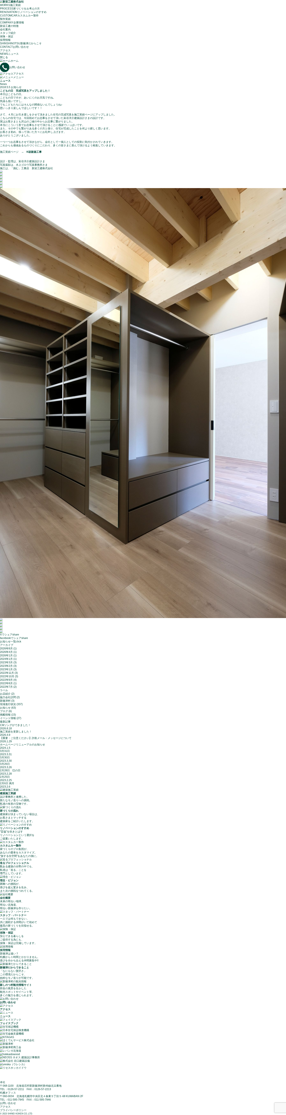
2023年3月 (6, 662)
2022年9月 (6, 679)
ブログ (4, 711)
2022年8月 (6, 683)
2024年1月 (6, 659)
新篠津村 (5, 700)
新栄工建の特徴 (9, 26)
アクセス (5, 50)
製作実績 (5, 19)
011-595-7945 (16, 1099)
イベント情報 (8, 718)
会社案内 (5, 29)
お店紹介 (5, 693)
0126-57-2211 (16, 1089)
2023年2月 (6, 665)
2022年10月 (7, 676)
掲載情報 (5, 714)
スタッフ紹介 (8, 33)
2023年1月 (6, 669)
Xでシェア (9, 634)
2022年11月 (7, 672)
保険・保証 (6, 36)
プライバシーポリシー (13, 1110)
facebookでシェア (14, 638)
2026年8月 (6, 648)
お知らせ (16, 87)
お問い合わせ (17, 67)
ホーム (15, 60)
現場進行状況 (8, 704)
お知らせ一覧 (10, 641)
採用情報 (5, 39)
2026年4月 (6, 652)
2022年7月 (6, 686)
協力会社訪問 (8, 697)
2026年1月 (6, 655)
